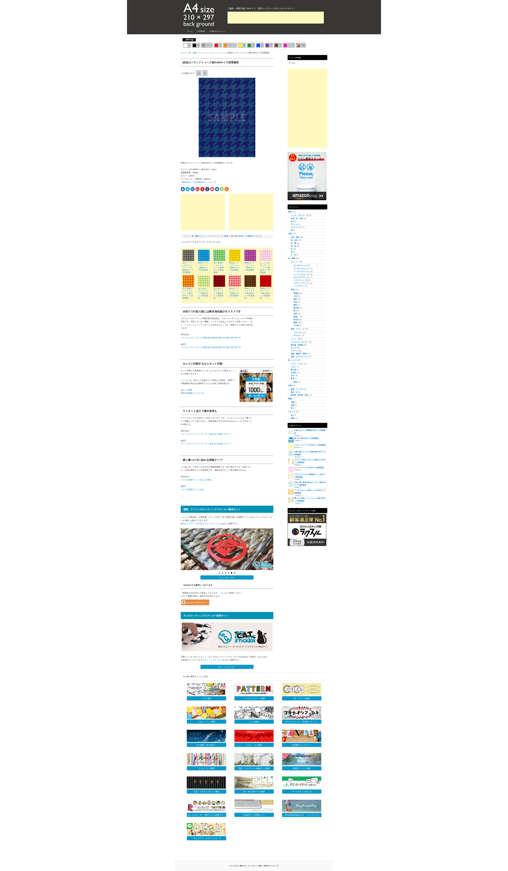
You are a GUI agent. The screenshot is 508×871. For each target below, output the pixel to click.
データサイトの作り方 (302, 791)
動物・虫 (297, 322)
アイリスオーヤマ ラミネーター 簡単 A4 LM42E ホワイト (206, 434)
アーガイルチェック (301, 268)
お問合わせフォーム (217, 31)
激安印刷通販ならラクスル (193, 393)
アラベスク (298, 332)
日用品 (293, 372)
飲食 (292, 378)
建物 (290, 398)
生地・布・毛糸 (297, 218)
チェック (202, 236)
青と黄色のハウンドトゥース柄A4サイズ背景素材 (219, 267)
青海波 (296, 293)
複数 (303, 45)
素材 (290, 211)
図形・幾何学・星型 (298, 353)
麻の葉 (296, 307)
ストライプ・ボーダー (299, 342)
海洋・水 (294, 392)
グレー (209, 45)
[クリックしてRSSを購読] (226, 189)
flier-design (239, 236)
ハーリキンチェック (301, 271)
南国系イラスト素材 (302, 768)
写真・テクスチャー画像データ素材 (254, 768)
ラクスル (185, 380)
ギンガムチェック (300, 265)
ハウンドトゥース (212, 236)
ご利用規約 (201, 31)
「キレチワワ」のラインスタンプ (206, 838)
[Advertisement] (276, 18)
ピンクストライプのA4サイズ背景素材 (309, 467)
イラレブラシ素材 (206, 768)
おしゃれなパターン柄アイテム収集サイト (206, 814)
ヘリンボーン (299, 286)
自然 (290, 233)
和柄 (292, 289)
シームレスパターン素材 (254, 698)
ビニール (294, 224)
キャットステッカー (213, 659)
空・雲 (293, 243)
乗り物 (293, 369)
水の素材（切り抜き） (206, 744)
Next (278, 549)
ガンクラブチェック (301, 277)
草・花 (293, 246)
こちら (222, 592)
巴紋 (295, 302)
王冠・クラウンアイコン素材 (206, 791)
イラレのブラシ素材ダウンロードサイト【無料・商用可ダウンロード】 (254, 866)
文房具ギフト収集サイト (254, 814)
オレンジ (232, 45)
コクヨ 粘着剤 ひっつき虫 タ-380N (196, 479)
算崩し (296, 316)
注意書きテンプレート (302, 744)
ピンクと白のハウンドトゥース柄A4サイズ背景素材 (265, 267)
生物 (290, 385)
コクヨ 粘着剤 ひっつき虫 (192, 489)
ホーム (189, 31)
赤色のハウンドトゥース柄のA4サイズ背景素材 (265, 293)
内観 (292, 402)
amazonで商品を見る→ (197, 602)
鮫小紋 (296, 319)
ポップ (293, 347)
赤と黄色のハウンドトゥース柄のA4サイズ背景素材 (188, 293)
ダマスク (297, 335)
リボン (293, 366)
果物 (295, 382)
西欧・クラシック (298, 329)
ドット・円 (295, 339)
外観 (292, 405)
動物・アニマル (297, 389)
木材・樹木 (295, 237)
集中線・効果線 (297, 345)
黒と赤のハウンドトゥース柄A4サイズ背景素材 (219, 293)
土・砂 (293, 254)
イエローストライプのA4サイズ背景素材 (310, 445)
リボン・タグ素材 (254, 744)
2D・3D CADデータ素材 (254, 791)
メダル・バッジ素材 (206, 721)
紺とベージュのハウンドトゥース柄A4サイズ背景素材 (188, 267)
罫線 (292, 418)
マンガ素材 (254, 721)
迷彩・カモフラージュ (299, 356)
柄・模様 (195, 236)
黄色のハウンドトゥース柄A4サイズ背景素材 (234, 266)
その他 (296, 325)
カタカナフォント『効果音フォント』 (302, 721)
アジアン (294, 350)
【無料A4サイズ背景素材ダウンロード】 (199, 182)
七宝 (295, 296)
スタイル (291, 411)
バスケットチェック (301, 283)
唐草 (295, 304)
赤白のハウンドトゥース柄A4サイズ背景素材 (234, 292)
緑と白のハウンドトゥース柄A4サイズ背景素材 (203, 293)
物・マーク (292, 360)
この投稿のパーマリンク (253, 236)
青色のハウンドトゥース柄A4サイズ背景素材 (203, 266)
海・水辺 (294, 240)
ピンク (291, 45)
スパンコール (296, 227)
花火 (292, 375)
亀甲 (295, 299)
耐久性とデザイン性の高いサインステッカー (200, 523)
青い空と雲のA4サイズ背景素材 (306, 438)
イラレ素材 (206, 698)
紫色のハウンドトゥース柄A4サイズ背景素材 (249, 266)
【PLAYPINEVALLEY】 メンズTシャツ (302, 814)
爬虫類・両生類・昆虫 (299, 395)
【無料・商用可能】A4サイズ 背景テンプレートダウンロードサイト (261, 8)
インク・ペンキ (297, 363)
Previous (176, 549)
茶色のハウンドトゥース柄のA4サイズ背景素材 (249, 293)
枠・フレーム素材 (302, 698)
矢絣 (295, 313)
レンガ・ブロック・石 (299, 215)
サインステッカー (227, 577)
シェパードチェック (301, 274)
